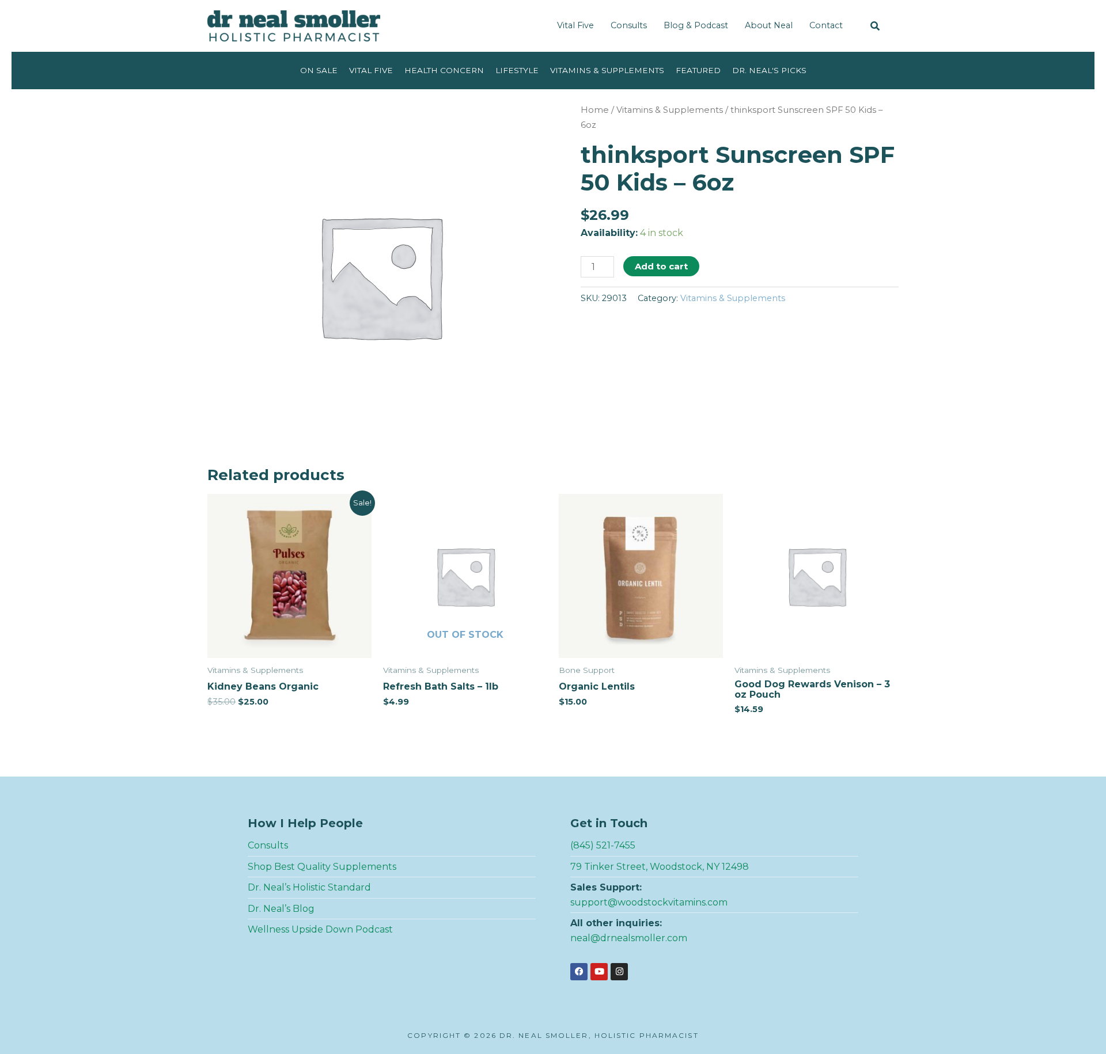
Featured (698, 70)
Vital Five (575, 25)
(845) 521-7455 (602, 845)
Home (595, 110)
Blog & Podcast (696, 25)
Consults (629, 25)
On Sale (319, 70)
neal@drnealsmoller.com (628, 938)
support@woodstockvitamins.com (649, 902)
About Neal (769, 25)
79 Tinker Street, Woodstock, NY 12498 (659, 866)
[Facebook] (579, 971)
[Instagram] (619, 971)
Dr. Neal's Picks (769, 70)
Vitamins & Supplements (607, 70)
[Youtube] (599, 971)
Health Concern (444, 70)
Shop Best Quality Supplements (322, 866)
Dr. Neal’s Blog (281, 908)
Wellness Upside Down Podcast (320, 929)
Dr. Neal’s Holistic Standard (309, 887)
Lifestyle (517, 70)
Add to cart (661, 266)
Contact (826, 25)
